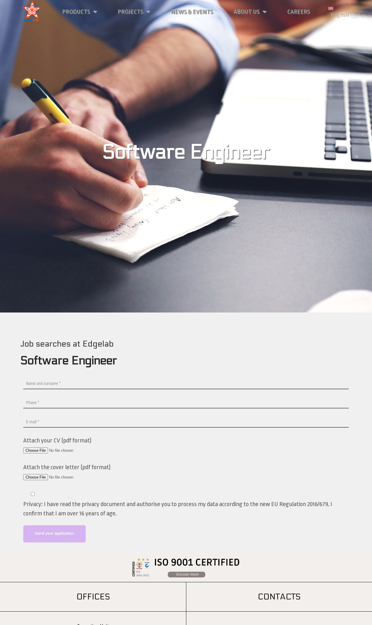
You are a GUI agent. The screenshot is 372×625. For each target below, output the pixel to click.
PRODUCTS (76, 11)
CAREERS (298, 11)
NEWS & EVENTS (192, 11)
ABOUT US (247, 11)
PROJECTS (130, 11)
